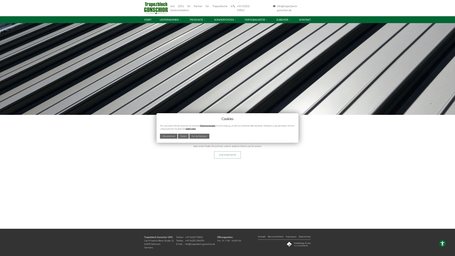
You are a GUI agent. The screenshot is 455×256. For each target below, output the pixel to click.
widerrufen (191, 129)
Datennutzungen (207, 125)
